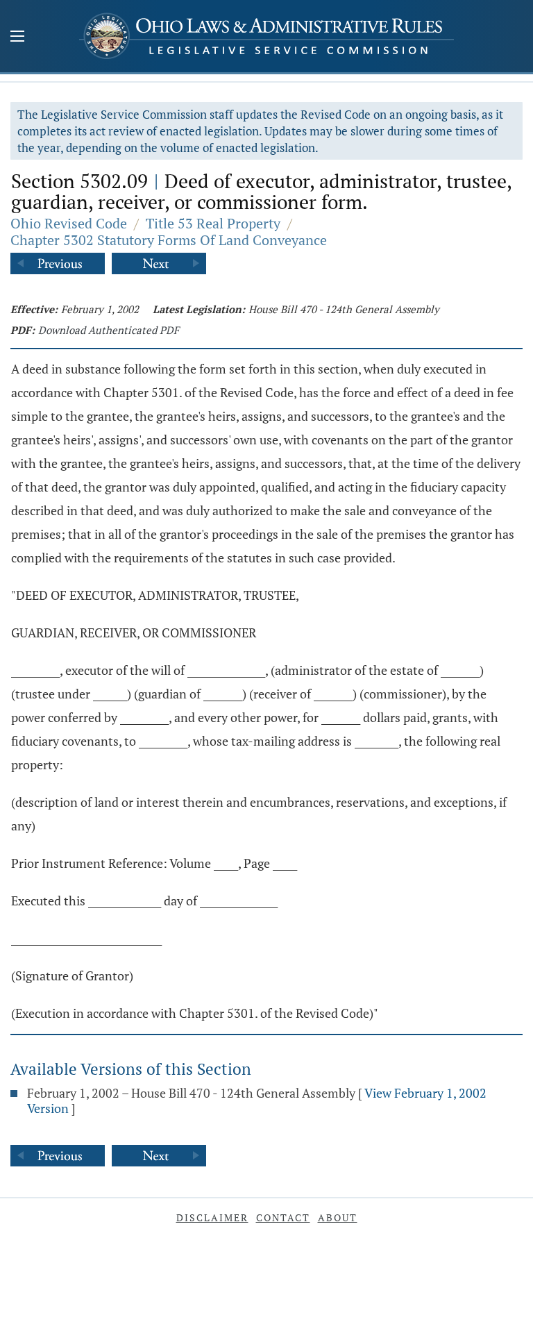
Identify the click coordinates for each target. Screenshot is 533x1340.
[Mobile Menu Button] (17, 37)
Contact (283, 1217)
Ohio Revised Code (68, 223)
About (337, 1217)
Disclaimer (212, 1217)
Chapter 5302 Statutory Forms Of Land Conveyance (168, 240)
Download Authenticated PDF (108, 330)
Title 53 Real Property (213, 223)
